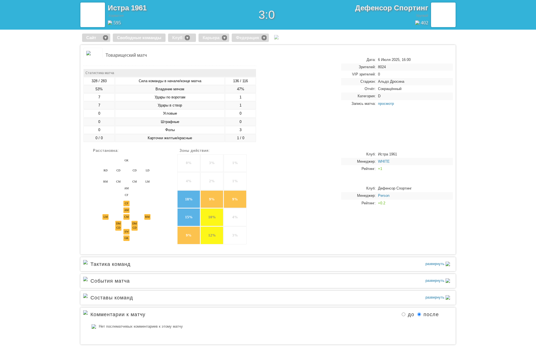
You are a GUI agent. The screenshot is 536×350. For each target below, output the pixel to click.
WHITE (384, 161)
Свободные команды (139, 37)
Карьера (211, 37)
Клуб (177, 37)
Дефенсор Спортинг (391, 8)
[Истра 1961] (93, 15)
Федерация (247, 37)
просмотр (386, 103)
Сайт (93, 37)
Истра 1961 (127, 8)
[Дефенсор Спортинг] (443, 15)
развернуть (435, 264)
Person (383, 195)
